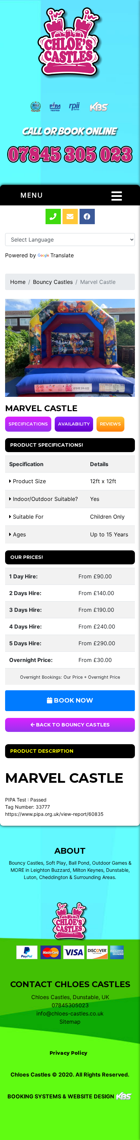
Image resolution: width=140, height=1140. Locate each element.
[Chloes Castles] (70, 43)
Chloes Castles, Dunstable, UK (70, 997)
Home (17, 281)
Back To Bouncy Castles (72, 725)
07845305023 (70, 1005)
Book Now (72, 700)
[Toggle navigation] (116, 196)
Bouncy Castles (53, 281)
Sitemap (70, 1021)
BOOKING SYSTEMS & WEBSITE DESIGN (60, 1096)
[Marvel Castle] (70, 348)
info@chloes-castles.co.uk (70, 1013)
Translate (62, 255)
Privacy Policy (68, 1053)
